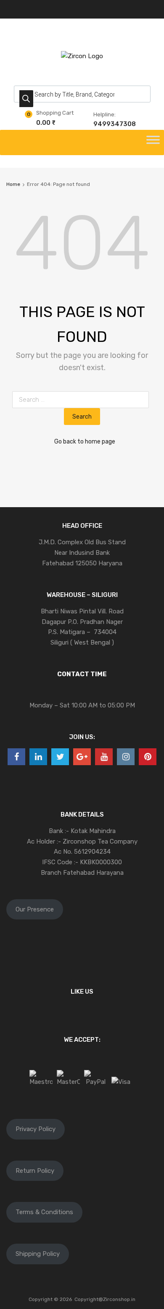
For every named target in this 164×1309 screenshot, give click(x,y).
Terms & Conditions (44, 1212)
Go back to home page (84, 441)
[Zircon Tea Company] (82, 56)
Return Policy (35, 1171)
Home (13, 184)
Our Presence (35, 909)
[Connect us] (16, 757)
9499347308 (114, 124)
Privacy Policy (36, 1129)
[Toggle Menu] (153, 142)
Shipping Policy (38, 1254)
